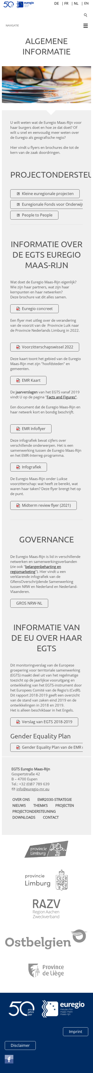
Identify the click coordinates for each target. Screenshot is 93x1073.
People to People (37, 215)
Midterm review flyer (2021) (46, 505)
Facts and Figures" (62, 397)
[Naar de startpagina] (46, 4)
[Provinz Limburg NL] (46, 880)
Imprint (75, 1031)
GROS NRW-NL (29, 603)
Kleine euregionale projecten (48, 193)
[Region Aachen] (46, 908)
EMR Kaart (31, 380)
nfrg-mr (30, 789)
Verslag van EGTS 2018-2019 (47, 721)
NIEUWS (19, 805)
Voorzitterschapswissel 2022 (47, 347)
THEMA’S (40, 805)
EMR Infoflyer (34, 428)
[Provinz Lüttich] (46, 971)
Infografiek (31, 467)
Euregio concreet (37, 308)
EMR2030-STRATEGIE (54, 799)
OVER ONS (21, 799)
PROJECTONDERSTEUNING (34, 811)
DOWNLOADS (23, 817)
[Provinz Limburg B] (46, 850)
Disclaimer (20, 1045)
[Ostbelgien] (46, 940)
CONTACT (51, 817)
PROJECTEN (64, 805)
